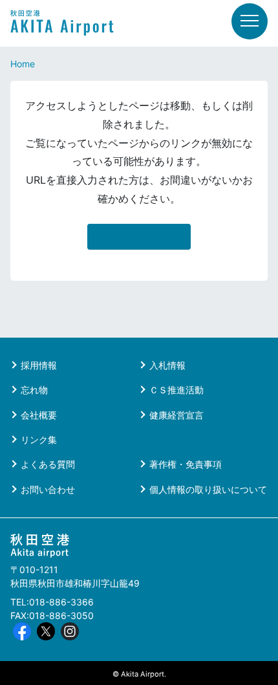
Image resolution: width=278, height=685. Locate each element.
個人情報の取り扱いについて (208, 489)
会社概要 (39, 414)
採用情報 (39, 365)
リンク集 (39, 439)
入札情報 (167, 365)
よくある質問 (48, 464)
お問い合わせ (48, 489)
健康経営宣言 (176, 414)
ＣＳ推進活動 (176, 389)
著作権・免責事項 (185, 464)
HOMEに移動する (139, 236)
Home (22, 63)
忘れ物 (34, 389)
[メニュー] (249, 21)
